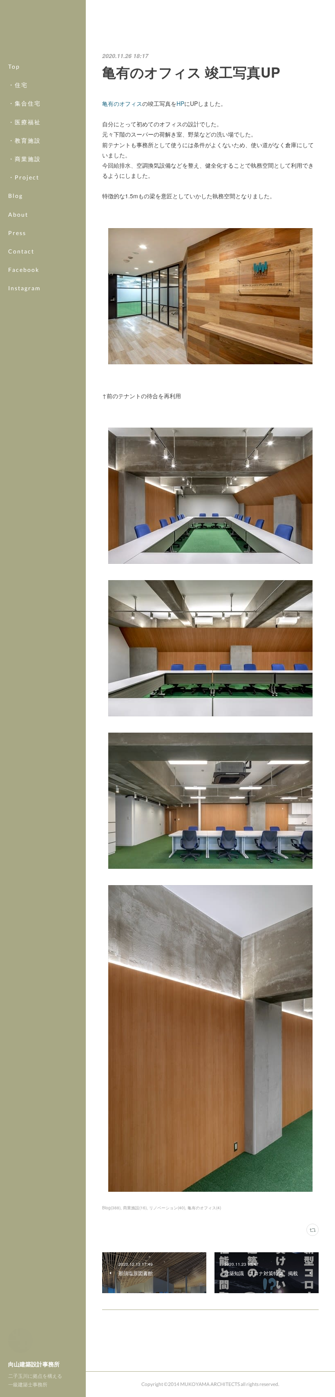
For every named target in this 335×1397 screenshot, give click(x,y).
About (18, 214)
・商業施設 (24, 158)
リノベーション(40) (167, 1208)
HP (180, 103)
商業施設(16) (135, 1208)
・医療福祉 (24, 122)
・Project (23, 177)
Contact (21, 251)
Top (14, 66)
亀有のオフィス (122, 103)
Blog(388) (111, 1208)
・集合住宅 (24, 103)
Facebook (23, 269)
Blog (15, 195)
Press (17, 232)
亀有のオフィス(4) (204, 1208)
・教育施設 (24, 140)
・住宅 (18, 84)
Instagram (24, 288)
